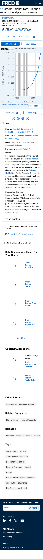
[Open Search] (36, 3)
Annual (28, 467)
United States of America (16, 483)
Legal (5, 543)
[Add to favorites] (1, 9)
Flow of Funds (12, 420)
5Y (14, 37)
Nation (9, 472)
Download (30, 44)
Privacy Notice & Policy (13, 547)
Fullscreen (34, 106)
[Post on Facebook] (18, 118)
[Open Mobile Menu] (40, 3)
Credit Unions (11, 451)
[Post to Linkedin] (27, 118)
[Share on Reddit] (23, 118)
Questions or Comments (13, 533)
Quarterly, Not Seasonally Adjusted (20, 404)
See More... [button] (22, 338)
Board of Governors (14, 467)
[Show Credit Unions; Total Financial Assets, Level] (27, 49)
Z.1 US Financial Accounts (17, 456)
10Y (20, 37)
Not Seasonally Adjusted (16, 488)
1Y (8, 37)
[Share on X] (13, 118)
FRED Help (7, 537)
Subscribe (34, 508)
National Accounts (28, 420)
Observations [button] (8, 18)
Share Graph (10, 113)
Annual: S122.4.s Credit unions (20, 234)
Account (31, 113)
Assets (23, 451)
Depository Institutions (15, 462)
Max (27, 37)
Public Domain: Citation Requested (20, 478)
